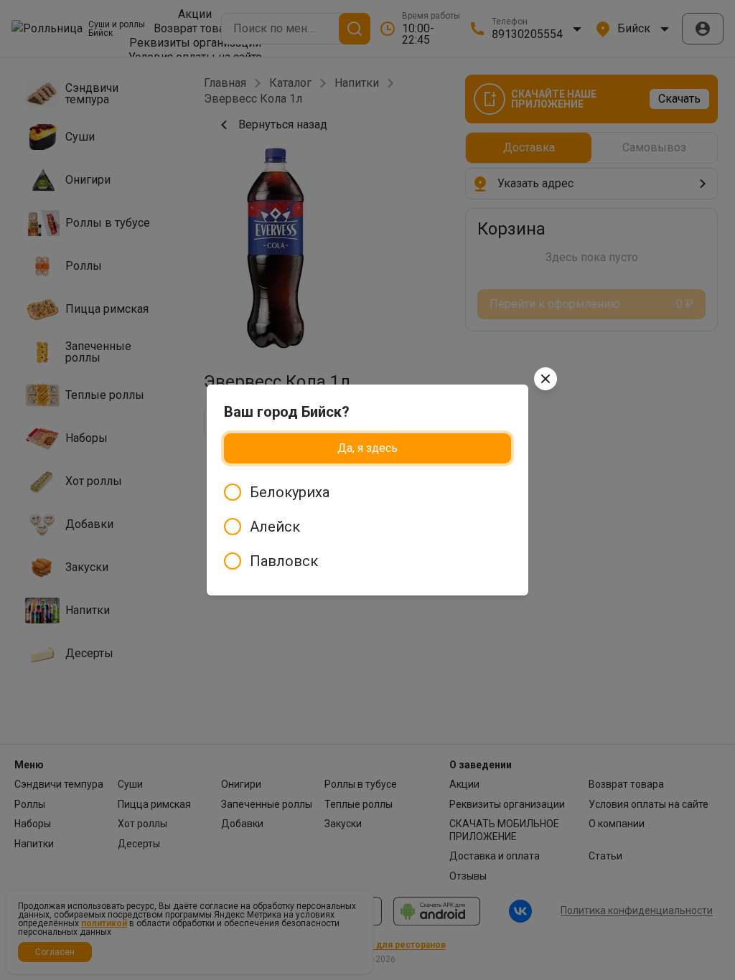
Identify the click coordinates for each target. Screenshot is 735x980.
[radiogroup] (367, 526)
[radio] (367, 492)
